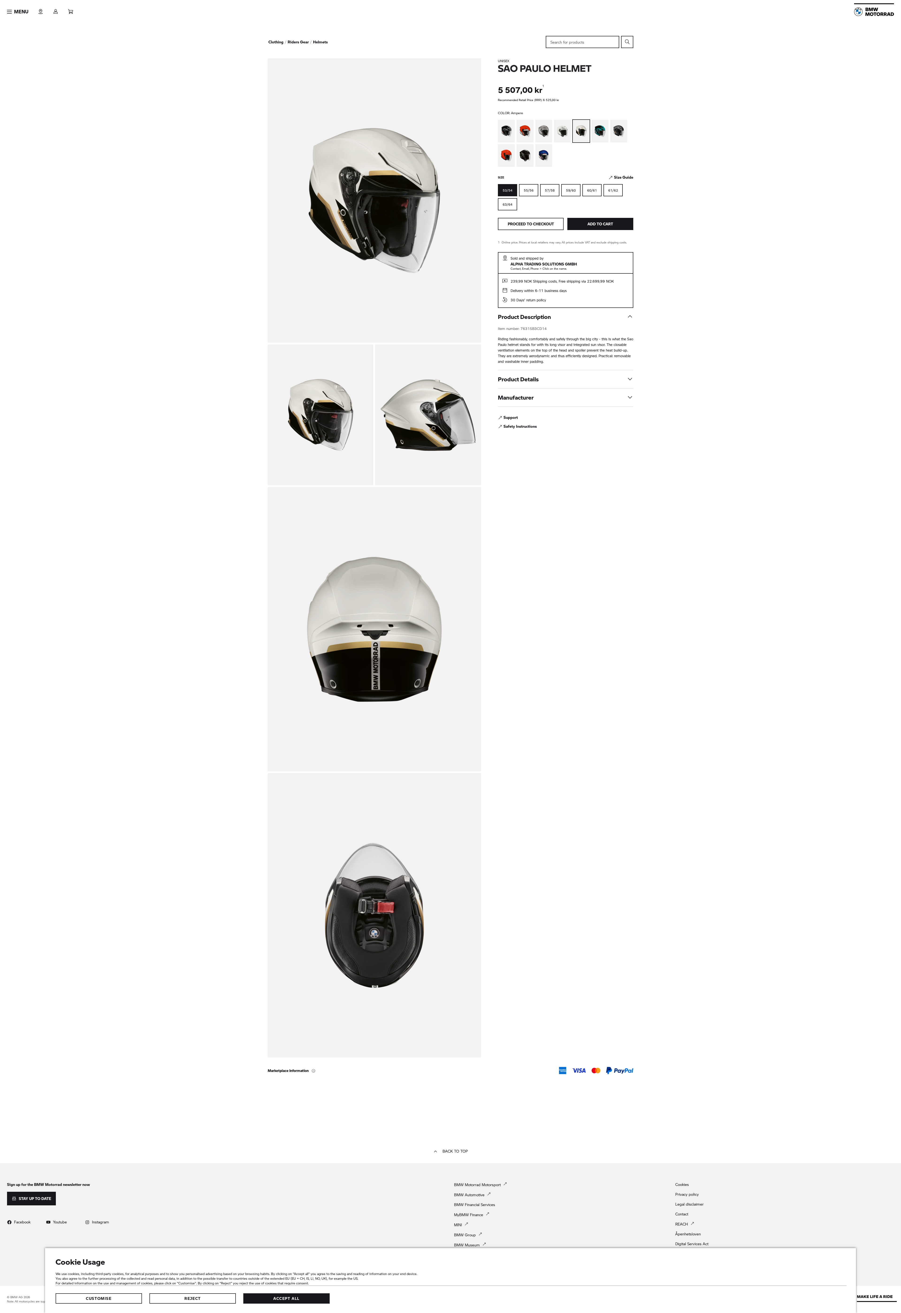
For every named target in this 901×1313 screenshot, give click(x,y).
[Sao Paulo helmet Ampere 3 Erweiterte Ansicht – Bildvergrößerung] (428, 414)
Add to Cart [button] (600, 224)
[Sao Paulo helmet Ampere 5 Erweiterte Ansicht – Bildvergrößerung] (374, 915)
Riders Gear (298, 42)
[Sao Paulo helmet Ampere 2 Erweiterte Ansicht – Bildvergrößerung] (320, 414)
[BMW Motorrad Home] (874, 12)
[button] (17, 12)
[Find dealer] (40, 10)
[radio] (528, 190)
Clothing (275, 42)
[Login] (55, 10)
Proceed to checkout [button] (531, 224)
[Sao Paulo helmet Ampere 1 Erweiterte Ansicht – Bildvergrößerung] (374, 200)
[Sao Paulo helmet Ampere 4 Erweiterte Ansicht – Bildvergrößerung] (374, 629)
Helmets (320, 42)
